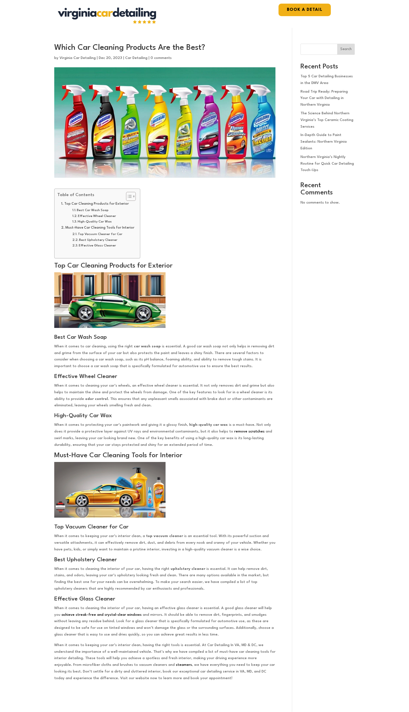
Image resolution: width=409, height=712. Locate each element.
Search (346, 49)
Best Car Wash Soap (93, 210)
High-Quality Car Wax (95, 221)
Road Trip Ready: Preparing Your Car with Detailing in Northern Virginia (324, 98)
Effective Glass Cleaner (97, 245)
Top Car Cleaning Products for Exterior (96, 204)
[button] (128, 196)
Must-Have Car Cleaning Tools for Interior (99, 227)
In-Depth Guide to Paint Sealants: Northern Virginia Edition (323, 141)
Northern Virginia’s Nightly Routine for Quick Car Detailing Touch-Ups (327, 163)
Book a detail (304, 10)
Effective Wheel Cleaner (97, 216)
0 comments (161, 58)
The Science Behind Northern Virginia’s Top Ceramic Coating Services (326, 120)
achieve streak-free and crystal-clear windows (101, 615)
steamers (184, 665)
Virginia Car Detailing (78, 58)
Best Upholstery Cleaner (98, 240)
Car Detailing (136, 58)
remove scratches (249, 431)
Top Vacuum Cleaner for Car (100, 234)
